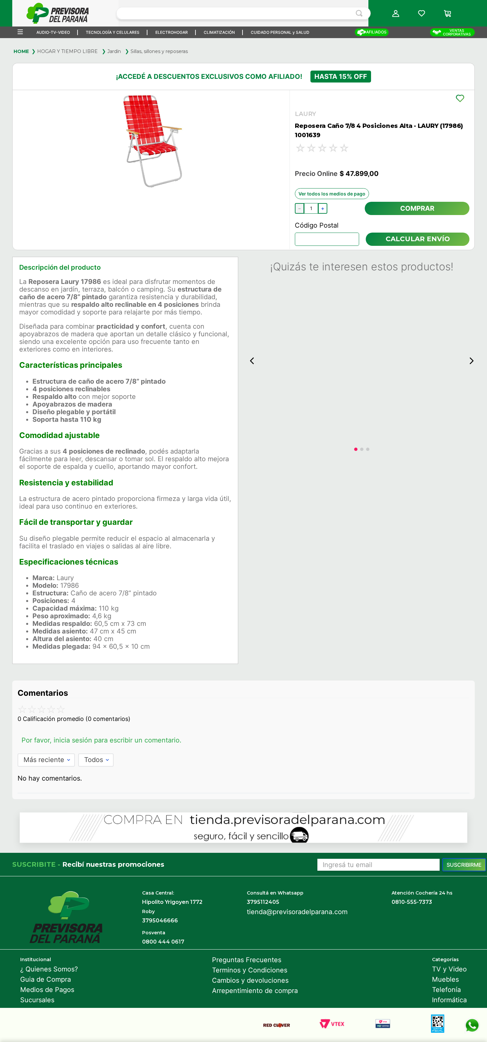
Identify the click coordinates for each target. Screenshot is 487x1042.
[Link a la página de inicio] (21, 51)
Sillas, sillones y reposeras (159, 51)
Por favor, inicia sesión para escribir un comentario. (102, 740)
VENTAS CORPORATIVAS (457, 32)
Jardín (114, 51)
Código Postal (317, 225)
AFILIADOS (376, 31)
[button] (395, 13)
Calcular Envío (418, 239)
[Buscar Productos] (360, 13)
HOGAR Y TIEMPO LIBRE (67, 51)
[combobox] (243, 13)
